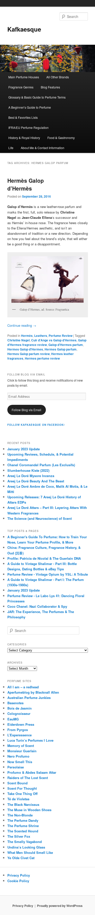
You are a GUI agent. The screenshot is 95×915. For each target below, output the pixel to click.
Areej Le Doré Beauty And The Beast (35, 481)
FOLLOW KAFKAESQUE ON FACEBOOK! (36, 425)
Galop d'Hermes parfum (65, 344)
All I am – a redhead (23, 687)
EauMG (13, 719)
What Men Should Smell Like (30, 852)
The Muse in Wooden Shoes (29, 809)
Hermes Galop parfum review (28, 353)
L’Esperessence (19, 735)
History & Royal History (24, 137)
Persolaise (15, 767)
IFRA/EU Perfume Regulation (28, 127)
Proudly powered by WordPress (60, 905)
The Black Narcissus (23, 804)
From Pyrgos (17, 729)
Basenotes (15, 702)
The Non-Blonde (20, 815)
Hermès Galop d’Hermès (25, 184)
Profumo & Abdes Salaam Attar (31, 772)
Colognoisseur (18, 713)
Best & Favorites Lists (23, 117)
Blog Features (50, 87)
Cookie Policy (18, 880)
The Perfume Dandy (22, 820)
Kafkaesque (24, 29)
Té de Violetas (18, 798)
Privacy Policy (18, 875)
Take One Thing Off (22, 793)
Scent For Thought (22, 788)
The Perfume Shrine (23, 825)
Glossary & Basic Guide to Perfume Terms (37, 97)
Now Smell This (19, 761)
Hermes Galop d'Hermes (25, 349)
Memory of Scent (20, 745)
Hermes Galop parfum (61, 349)
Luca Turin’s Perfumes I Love (30, 740)
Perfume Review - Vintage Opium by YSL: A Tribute (47, 574)
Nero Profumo (18, 756)
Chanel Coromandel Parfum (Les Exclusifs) (41, 464)
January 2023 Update (23, 449)
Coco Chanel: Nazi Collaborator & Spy (37, 606)
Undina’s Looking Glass (26, 847)
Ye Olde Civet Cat (20, 857)
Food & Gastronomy (61, 137)
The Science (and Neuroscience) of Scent (39, 518)
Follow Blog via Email (26, 410)
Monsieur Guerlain (21, 750)
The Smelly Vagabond (24, 841)
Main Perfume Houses (23, 77)
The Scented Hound (22, 831)
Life (10, 148)
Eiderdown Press (20, 724)
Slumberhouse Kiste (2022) (28, 470)
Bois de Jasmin (19, 708)
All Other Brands (57, 77)
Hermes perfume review (42, 358)
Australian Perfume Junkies (29, 697)
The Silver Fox (18, 836)
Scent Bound (17, 783)
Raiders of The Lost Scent (27, 777)
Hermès (27, 335)
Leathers (40, 335)
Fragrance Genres (20, 87)
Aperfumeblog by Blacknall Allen (33, 692)
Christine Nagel (18, 340)
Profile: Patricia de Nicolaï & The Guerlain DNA (44, 558)
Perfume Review (60, 335)
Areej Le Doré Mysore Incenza (30, 475)
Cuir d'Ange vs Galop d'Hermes (54, 340)
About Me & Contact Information (42, 148)
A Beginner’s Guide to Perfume (29, 107)
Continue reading (21, 325)
